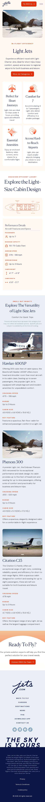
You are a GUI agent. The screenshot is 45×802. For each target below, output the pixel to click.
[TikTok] (30, 729)
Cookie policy (22, 790)
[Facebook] (25, 729)
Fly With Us (27, 4)
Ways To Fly (22, 698)
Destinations (22, 706)
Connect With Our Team (22, 662)
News (22, 711)
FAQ (22, 715)
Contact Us (22, 723)
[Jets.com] (6, 4)
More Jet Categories (21, 74)
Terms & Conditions (23, 784)
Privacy (22, 779)
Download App (22, 719)
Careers (22, 702)
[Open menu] (41, 4)
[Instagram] (14, 729)
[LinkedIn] (20, 729)
